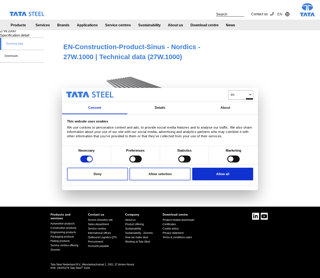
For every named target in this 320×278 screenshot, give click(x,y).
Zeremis (55, 249)
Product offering (134, 224)
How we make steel (136, 237)
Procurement (95, 241)
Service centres (118, 25)
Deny (97, 174)
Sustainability (149, 25)
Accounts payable (98, 246)
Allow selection (160, 174)
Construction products (63, 227)
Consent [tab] (94, 107)
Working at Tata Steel (137, 241)
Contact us (259, 14)
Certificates (169, 224)
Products (18, 25)
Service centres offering (64, 245)
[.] (211, 14)
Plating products (60, 241)
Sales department (98, 224)
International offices (99, 232)
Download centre (204, 25)
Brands (63, 25)
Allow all (222, 174)
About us (175, 25)
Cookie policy (171, 228)
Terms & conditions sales (177, 237)
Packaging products (62, 236)
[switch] (135, 159)
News (230, 25)
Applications (87, 25)
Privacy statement (173, 232)
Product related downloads (178, 219)
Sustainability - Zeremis (139, 232)
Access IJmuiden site (100, 219)
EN (232, 94)
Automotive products (63, 223)
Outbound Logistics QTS (102, 237)
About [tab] (225, 107)
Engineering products (63, 232)
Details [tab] (160, 107)
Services (42, 25)
